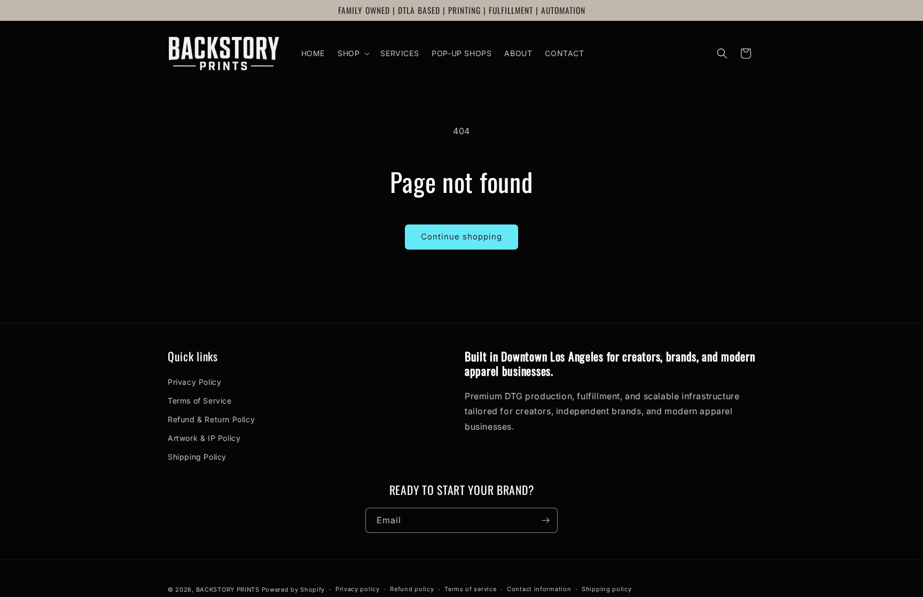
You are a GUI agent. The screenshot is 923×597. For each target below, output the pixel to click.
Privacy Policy (194, 381)
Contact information (539, 589)
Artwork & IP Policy (204, 438)
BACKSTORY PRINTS (228, 589)
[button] (352, 53)
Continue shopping (461, 236)
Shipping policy (607, 589)
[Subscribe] (545, 520)
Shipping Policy (197, 456)
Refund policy (412, 589)
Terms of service (470, 589)
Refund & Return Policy (211, 419)
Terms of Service (200, 400)
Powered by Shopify (293, 589)
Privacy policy (357, 589)
